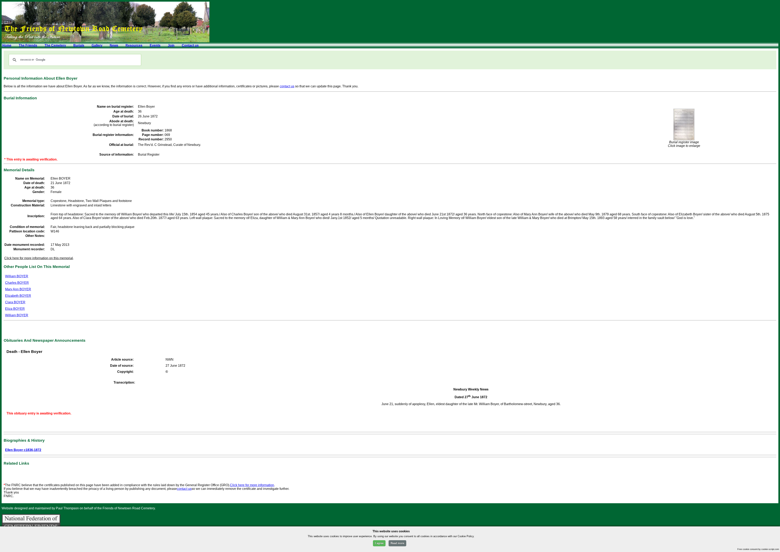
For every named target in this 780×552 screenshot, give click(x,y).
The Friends (28, 45)
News (114, 45)
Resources (134, 45)
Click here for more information (252, 485)
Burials (78, 45)
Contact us (190, 45)
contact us (287, 86)
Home (6, 45)
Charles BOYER (17, 282)
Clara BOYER (15, 302)
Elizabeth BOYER (18, 295)
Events (155, 45)
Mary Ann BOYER (18, 289)
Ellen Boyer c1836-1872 (23, 450)
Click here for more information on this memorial (38, 258)
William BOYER (16, 276)
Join (171, 45)
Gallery (97, 45)
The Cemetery (55, 45)
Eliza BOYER (15, 308)
